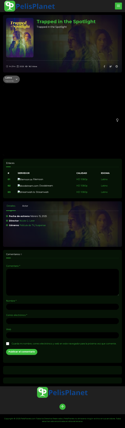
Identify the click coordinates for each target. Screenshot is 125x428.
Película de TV (27, 225)
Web (8, 329)
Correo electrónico (16, 315)
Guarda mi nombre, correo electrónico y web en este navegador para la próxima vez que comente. (64, 343)
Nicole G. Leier (27, 220)
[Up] (62, 407)
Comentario (13, 266)
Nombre (11, 300)
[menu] (118, 6)
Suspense (40, 225)
